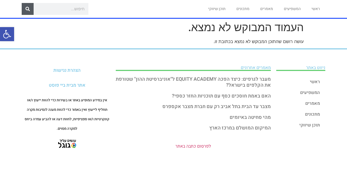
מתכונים (242, 9)
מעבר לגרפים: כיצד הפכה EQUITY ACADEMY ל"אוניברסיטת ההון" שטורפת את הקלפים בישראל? (193, 82)
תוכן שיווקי (217, 9)
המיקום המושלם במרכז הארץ (240, 128)
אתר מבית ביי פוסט (67, 85)
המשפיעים (292, 9)
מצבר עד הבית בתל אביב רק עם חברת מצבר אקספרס (216, 106)
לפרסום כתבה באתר (193, 146)
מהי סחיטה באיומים (250, 117)
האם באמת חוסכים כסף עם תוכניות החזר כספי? (221, 96)
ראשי (315, 9)
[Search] (28, 9)
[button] (7, 34)
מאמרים (266, 9)
